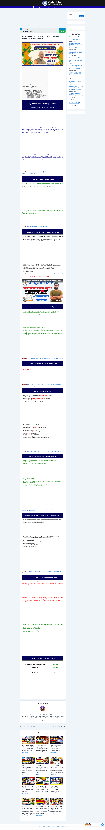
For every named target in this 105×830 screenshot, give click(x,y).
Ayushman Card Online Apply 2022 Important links (33, 97)
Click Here (55, 661)
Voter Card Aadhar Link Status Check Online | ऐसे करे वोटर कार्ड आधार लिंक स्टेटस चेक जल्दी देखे (45, 273)
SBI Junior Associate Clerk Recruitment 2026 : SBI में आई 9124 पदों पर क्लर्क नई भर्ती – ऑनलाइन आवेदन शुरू (28, 769)
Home (23, 7)
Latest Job (69, 7)
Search (70, 14)
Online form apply (45, 7)
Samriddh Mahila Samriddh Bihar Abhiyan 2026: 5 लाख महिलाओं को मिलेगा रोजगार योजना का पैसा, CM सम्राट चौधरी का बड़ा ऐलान (56, 769)
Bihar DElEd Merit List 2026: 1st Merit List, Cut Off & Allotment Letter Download (75, 81)
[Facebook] (40, 720)
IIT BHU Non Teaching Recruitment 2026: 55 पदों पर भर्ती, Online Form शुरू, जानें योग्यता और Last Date (42, 769)
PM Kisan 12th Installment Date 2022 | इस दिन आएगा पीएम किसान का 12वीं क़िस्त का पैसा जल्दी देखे (45, 451)
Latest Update (54, 7)
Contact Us (63, 826)
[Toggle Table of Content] (46, 85)
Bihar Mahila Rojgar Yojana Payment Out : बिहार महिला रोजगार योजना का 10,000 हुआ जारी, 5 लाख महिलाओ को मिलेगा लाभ (42, 749)
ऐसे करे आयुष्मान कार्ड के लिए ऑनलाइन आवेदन (31, 93)
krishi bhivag (37, 7)
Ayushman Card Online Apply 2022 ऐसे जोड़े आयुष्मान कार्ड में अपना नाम (35, 96)
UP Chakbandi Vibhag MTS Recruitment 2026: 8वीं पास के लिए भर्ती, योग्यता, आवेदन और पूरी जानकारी (75, 38)
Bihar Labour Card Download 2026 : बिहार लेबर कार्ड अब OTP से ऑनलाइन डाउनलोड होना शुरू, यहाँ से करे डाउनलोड (42, 790)
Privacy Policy (42, 826)
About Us (58, 826)
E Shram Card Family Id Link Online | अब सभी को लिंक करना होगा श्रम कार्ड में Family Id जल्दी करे (45, 358)
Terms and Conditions (50, 826)
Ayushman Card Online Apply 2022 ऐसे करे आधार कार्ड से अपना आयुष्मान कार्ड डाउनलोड (36, 95)
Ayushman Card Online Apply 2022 (30, 86)
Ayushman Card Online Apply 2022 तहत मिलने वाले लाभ (32, 90)
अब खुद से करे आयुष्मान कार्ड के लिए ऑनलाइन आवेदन (31, 87)
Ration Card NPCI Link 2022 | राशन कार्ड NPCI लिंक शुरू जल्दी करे (39, 226)
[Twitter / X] (42, 720)
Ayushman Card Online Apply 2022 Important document (34, 92)
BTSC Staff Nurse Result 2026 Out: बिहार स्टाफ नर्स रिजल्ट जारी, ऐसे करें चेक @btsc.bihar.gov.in (76, 52)
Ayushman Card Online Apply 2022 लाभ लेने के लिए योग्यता (33, 91)
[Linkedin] (44, 720)
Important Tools (77, 7)
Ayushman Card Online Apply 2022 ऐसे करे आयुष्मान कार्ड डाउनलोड (34, 94)
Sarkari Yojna (29, 7)
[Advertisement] (43, 19)
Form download (62, 7)
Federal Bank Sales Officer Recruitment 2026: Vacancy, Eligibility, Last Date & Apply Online (56, 790)
